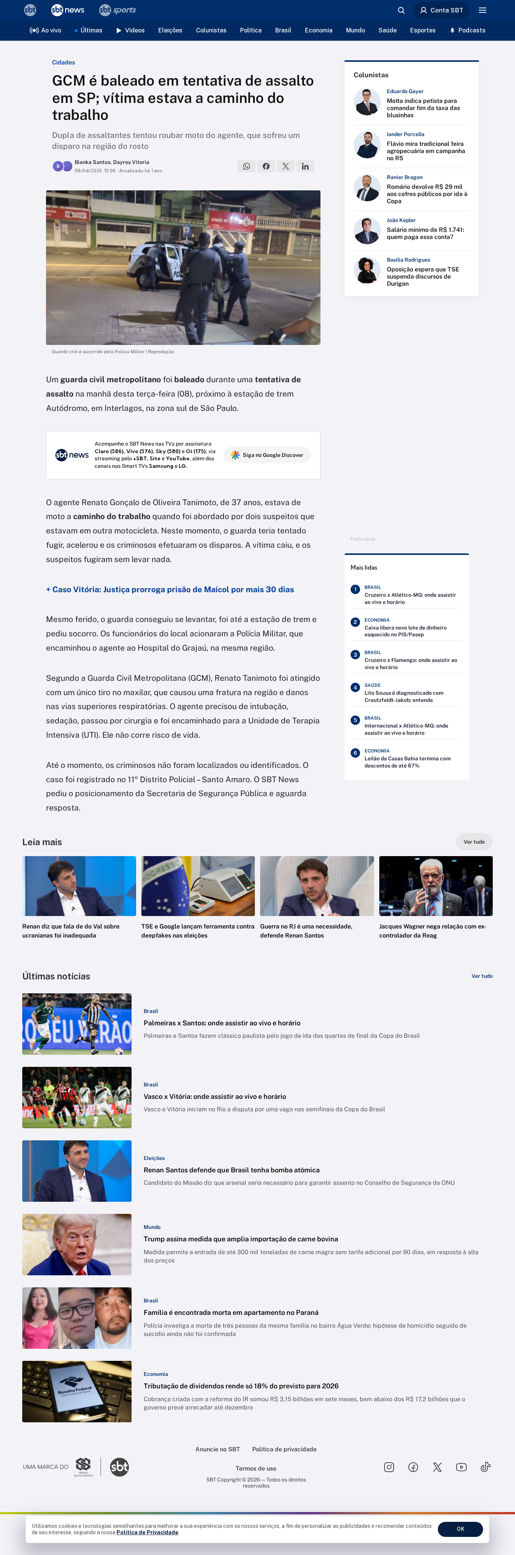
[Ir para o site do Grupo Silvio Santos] (62, 1467)
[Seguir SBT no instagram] (389, 1467)
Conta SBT (447, 10)
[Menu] (482, 10)
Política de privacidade (284, 1449)
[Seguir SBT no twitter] (437, 1467)
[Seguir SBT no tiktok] (486, 1467)
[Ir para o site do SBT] (119, 1467)
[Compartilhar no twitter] (286, 166)
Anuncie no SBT (217, 1449)
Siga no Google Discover (273, 455)
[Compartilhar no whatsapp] (247, 166)
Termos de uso (256, 1468)
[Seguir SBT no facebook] (413, 1467)
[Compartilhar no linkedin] (305, 166)
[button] (79, 909)
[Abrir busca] (401, 10)
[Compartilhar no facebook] (266, 166)
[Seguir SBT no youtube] (461, 1467)
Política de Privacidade (147, 1532)
